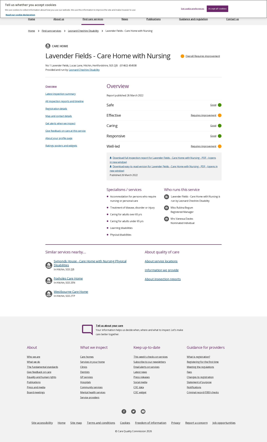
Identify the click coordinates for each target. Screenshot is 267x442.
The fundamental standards (42, 367)
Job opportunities (223, 423)
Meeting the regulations (200, 367)
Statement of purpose (199, 382)
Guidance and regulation (193, 19)
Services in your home (92, 362)
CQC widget (140, 392)
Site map (76, 423)
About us (58, 19)
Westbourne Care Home (71, 292)
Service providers (89, 397)
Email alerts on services (146, 367)
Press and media (36, 387)
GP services (86, 377)
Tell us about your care (109, 325)
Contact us (232, 19)
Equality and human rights (41, 377)
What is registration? (198, 356)
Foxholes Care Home (68, 278)
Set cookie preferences (192, 8)
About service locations (161, 261)
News (125, 19)
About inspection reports (163, 279)
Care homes (87, 356)
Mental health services (92, 392)
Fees (189, 372)
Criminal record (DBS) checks (203, 392)
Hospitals (85, 382)
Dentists (85, 372)
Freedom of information (150, 423)
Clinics (83, 367)
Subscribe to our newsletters (150, 362)
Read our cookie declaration (20, 14)
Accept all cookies (217, 8)
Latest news (140, 372)
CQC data (139, 387)
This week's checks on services (151, 356)
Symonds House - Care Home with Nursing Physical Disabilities (90, 263)
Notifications (194, 387)
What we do (33, 362)
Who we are (33, 356)
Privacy (175, 423)
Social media (140, 382)
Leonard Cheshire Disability (83, 31)
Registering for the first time (203, 362)
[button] (200, 56)
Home (31, 19)
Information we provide (161, 270)
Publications (153, 19)
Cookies (125, 423)
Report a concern (196, 423)
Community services (91, 387)
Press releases (142, 377)
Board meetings (36, 392)
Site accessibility (42, 423)
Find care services (93, 19)
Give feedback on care (39, 372)
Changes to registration (200, 377)
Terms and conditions (101, 423)
